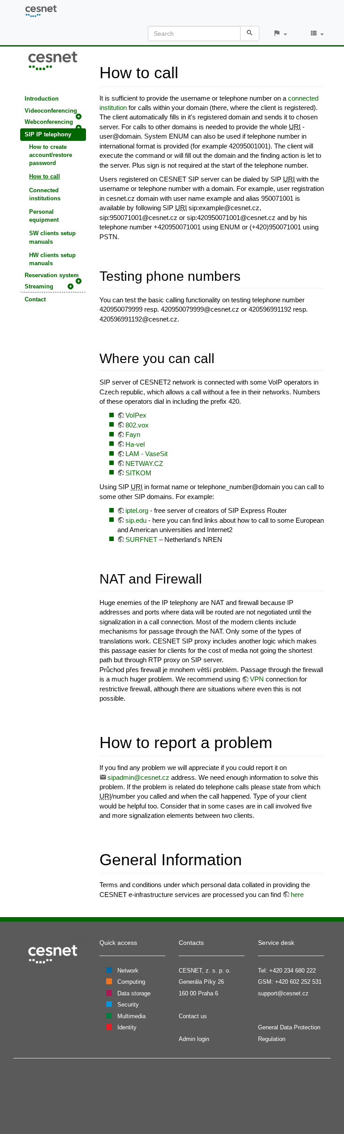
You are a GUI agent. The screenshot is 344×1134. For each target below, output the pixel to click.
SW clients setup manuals (52, 237)
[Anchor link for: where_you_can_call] (221, 357)
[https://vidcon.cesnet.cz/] (53, 60)
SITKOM (138, 473)
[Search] (249, 33)
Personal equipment (44, 215)
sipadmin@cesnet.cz (138, 777)
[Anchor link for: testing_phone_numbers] (247, 275)
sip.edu (135, 520)
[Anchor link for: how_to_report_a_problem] (280, 741)
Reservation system (52, 275)
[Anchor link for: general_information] (250, 858)
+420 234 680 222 (292, 970)
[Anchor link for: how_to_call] (186, 71)
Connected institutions (44, 194)
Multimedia (131, 1016)
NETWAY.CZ (144, 463)
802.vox (137, 425)
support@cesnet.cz (283, 993)
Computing (131, 981)
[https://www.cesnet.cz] (53, 953)
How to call (44, 176)
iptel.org (136, 510)
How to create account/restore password (50, 155)
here (297, 894)
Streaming (39, 286)
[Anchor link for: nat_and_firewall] (208, 577)
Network (127, 970)
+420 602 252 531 (298, 981)
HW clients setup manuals (52, 259)
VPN (257, 679)
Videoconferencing (51, 110)
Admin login (194, 1039)
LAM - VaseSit (146, 453)
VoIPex (135, 415)
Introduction (42, 98)
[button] (280, 33)
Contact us (193, 1016)
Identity (127, 1027)
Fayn (132, 434)
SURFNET (141, 539)
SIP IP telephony (48, 134)
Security (128, 1004)
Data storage (133, 993)
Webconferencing (49, 121)
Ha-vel (135, 444)
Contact (35, 299)
